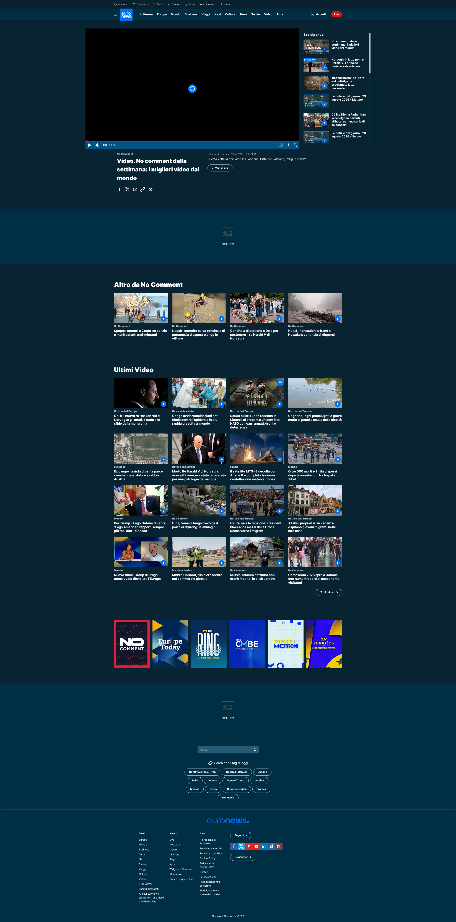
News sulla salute (183, 411)
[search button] (221, 4)
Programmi (145, 883)
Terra (243, 14)
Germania (228, 797)
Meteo (173, 849)
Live (336, 14)
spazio (234, 466)
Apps (172, 864)
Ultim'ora (146, 14)
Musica (194, 788)
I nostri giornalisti (149, 888)
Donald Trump (235, 780)
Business (191, 14)
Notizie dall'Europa (125, 411)
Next (217, 14)
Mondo (175, 14)
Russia (212, 780)
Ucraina (259, 780)
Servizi (173, 833)
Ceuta (213, 788)
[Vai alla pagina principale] (126, 15)
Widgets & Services (180, 869)
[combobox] (239, 4)
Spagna (262, 771)
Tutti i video (327, 592)
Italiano (121, 4)
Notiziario (174, 844)
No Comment (122, 326)
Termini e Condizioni (211, 853)
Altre (202, 833)
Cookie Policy (207, 858)
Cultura (230, 14)
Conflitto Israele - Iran (202, 771)
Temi (142, 833)
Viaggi (205, 14)
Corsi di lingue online (181, 878)
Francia (261, 788)
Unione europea (237, 788)
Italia (195, 780)
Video (268, 14)
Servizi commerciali (211, 848)
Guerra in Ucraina (236, 771)
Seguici (173, 859)
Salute (255, 14)
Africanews (175, 874)
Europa (162, 14)
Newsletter (241, 856)
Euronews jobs (208, 876)
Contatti (204, 871)
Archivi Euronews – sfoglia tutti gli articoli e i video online (151, 897)
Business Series (182, 570)
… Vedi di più (220, 167)
